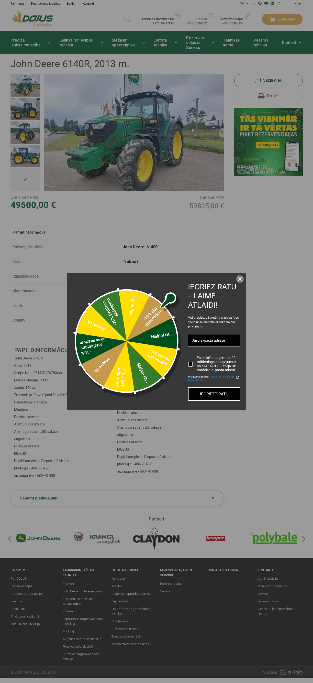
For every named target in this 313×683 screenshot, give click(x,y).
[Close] (240, 279)
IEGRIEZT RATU (214, 393)
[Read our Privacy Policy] (237, 377)
